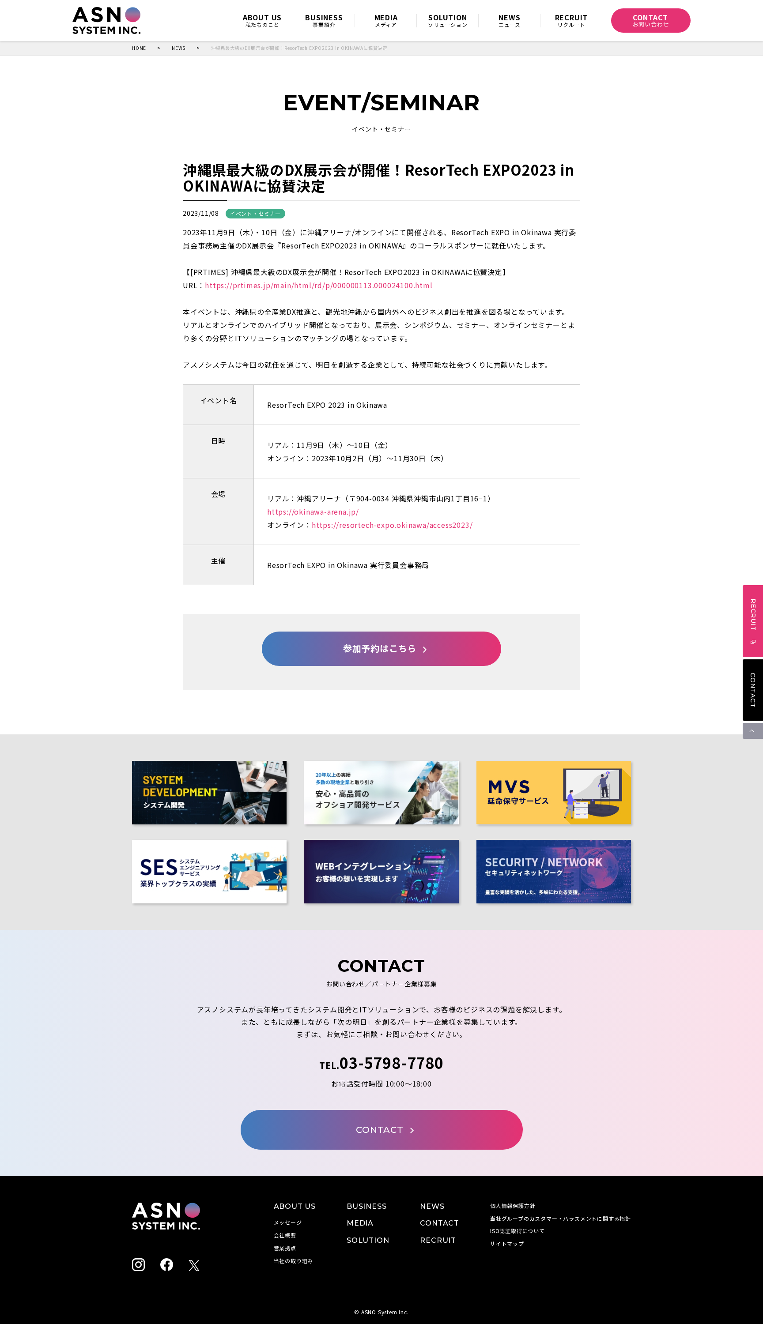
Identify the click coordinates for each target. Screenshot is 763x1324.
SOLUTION (368, 1240)
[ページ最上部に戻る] (753, 731)
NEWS (178, 48)
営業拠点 (285, 1248)
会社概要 (285, 1235)
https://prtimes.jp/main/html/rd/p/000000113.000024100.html (318, 285)
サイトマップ (507, 1243)
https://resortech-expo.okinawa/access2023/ (392, 524)
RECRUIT (438, 1240)
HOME (139, 48)
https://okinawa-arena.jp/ (313, 511)
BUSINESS (366, 1206)
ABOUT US (295, 1206)
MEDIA (360, 1223)
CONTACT (753, 690)
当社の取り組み (294, 1260)
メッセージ (288, 1222)
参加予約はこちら (379, 648)
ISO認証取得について (517, 1230)
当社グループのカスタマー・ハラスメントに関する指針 (560, 1218)
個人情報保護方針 (512, 1205)
